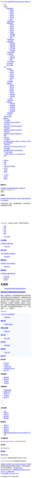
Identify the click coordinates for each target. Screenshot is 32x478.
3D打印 (12, 56)
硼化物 (12, 15)
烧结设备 (12, 46)
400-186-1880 (4, 441)
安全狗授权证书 (17, 468)
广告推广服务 (7, 366)
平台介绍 (6, 363)
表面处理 (12, 57)
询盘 (10, 188)
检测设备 (12, 50)
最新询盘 (6, 377)
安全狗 (26, 466)
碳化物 (12, 12)
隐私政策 (6, 418)
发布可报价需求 (5, 198)
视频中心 (6, 425)
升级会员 (12, 166)
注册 (5, 164)
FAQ (5, 411)
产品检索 (18, 198)
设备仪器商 (10, 41)
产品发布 (6, 383)
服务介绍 (6, 397)
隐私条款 (23, 464)
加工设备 (12, 48)
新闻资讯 (6, 431)
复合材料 (12, 36)
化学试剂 (9, 114)
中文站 (5, 170)
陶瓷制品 (9, 83)
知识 (24, 188)
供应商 (5, 6)
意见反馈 (6, 414)
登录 (5, 162)
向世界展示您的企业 (9, 368)
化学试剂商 (10, 63)
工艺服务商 (10, 54)
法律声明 (3, 464)
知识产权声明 (16, 464)
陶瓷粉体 (9, 69)
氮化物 (12, 14)
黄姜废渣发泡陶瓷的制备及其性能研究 (13, 292)
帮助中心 (6, 412)
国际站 (5, 172)
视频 (21, 188)
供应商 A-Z (7, 393)
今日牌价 (6, 381)
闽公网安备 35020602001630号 (10, 473)
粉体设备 (12, 43)
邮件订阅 (6, 370)
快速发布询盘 (7, 390)
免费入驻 (6, 379)
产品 (5, 67)
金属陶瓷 (12, 34)
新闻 (13, 188)
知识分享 (6, 429)
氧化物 (12, 10)
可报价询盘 (24, 198)
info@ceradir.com (5, 448)
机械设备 (9, 102)
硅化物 (12, 17)
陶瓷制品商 (10, 23)
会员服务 (6, 365)
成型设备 (12, 45)
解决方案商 (10, 65)
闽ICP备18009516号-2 (6, 469)
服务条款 (6, 416)
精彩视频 (9, 432)
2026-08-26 (3, 311)
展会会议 (17, 188)
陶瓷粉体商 (10, 8)
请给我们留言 (4, 455)
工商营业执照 (10, 471)
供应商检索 (13, 198)
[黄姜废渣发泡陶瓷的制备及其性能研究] (15, 288)
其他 (11, 19)
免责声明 (8, 464)
